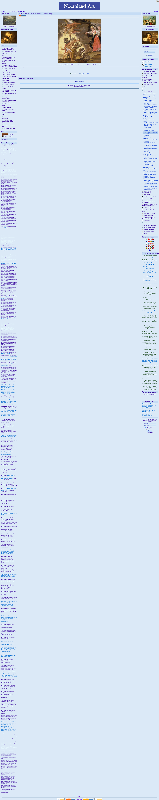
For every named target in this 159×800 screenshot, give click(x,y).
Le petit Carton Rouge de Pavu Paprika (9, 91)
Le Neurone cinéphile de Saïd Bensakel (9, 101)
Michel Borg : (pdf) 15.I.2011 (150, 275)
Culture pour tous (148, 215)
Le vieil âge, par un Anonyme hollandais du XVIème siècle (149, 166)
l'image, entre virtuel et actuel (8, 263)
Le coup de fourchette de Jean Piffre (9, 94)
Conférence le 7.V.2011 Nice (149, 311)
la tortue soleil (145, 414)
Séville (14, 359)
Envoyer (150, 430)
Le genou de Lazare (149, 130)
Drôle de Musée (148, 91)
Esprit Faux (147, 223)
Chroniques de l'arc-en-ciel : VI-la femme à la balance (8, 62)
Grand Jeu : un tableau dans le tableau (148, 201)
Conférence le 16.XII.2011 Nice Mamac (8, 648)
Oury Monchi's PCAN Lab (148, 409)
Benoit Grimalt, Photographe (149, 403)
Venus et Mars (147, 127)
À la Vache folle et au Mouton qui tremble (148, 218)
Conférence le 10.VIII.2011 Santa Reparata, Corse (8, 551)
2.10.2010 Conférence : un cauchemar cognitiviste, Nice (8, 386)
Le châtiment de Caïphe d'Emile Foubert (149, 162)
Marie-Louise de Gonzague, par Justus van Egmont (150, 184)
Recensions (6, 78)
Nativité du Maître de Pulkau (151, 122)
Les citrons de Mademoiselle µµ (146, 192)
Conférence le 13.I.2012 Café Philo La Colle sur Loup (8, 655)
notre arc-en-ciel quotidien (150, 82)
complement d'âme (146, 412)
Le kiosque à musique (149, 213)
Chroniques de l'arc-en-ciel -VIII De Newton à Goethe (9, 66)
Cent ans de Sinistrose (9, 128)
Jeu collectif (147, 194)
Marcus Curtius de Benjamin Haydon (148, 153)
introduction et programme (149, 257)
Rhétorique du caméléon (9, 51)
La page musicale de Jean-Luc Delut (8, 97)
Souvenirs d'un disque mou (8, 125)
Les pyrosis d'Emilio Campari (8, 87)
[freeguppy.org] (70, 799)
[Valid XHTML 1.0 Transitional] (61, 799)
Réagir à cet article (79, 81)
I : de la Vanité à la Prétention (8, 318)
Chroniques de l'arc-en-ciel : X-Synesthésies (8, 69)
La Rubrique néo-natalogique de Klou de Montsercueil (8, 122)
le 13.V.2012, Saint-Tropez (8, 729)
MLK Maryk (145, 407)
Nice (7, 411)
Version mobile (148, 66)
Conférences (6, 72)
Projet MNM (6, 80)
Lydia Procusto (7, 107)
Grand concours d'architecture (147, 80)
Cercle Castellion (5, 651)
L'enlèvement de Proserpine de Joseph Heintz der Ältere (150, 181)
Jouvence (5, 115)
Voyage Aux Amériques (150, 225)
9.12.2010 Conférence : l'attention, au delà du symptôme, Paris (8, 401)
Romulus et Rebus (148, 199)
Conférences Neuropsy (9, 74)
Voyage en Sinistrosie (149, 227)
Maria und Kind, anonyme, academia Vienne (150, 188)
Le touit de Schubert (8, 84)
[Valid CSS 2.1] (98, 799)
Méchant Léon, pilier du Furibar (8, 104)
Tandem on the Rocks (149, 71)
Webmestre (147, 61)
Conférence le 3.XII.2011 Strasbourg (8, 643)
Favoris (146, 63)
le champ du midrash (147, 415)
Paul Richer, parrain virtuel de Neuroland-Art (8, 49)
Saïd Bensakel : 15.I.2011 (150, 279)
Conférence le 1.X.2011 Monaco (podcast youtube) (9, 575)
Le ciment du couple (149, 231)
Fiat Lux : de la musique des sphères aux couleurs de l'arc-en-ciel (8, 250)
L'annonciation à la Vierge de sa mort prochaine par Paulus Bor (150, 150)
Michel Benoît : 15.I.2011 (150, 267)
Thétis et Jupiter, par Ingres (150, 104)
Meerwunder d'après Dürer (150, 186)
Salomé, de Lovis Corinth (150, 174)
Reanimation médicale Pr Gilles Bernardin (148, 411)
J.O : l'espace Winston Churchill (148, 76)
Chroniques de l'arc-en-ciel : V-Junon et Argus (8, 58)
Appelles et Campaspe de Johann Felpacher (149, 99)
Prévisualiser (74, 74)
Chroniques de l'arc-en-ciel (8, 54)
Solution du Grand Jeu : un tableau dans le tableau (149, 205)
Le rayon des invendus (9, 112)
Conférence (4, 721)
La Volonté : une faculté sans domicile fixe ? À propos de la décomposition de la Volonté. (150, 360)
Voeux (145, 233)
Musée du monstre (148, 89)
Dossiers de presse (149, 229)
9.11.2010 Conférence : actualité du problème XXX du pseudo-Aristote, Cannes (8, 391)
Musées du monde (148, 84)
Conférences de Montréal (9, 76)
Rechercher (149, 55)
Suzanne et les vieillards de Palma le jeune (150, 146)
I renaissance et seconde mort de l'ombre (9, 357)
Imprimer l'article (85, 74)
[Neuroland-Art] (79, 9)
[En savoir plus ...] (88, 799)
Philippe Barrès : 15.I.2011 (150, 263)
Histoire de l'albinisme (9, 82)
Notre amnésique (148, 129)
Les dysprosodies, (5, 353)
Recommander (148, 64)
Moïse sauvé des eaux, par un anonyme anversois (150, 107)
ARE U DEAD (147, 221)
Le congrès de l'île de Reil (150, 73)
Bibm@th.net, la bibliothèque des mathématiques (149, 405)
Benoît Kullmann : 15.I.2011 (150, 283)
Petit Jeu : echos (148, 207)
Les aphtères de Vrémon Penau (9, 110)
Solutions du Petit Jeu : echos (149, 210)
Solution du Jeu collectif (150, 196)
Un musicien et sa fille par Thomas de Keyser (149, 125)
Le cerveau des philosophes (6, 117)
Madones (146, 87)
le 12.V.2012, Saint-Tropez (8, 723)
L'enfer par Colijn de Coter (150, 112)
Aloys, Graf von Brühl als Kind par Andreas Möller (149, 172)
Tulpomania (147, 135)
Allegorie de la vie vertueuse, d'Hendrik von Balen (149, 178)
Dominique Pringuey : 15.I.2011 (150, 271)
